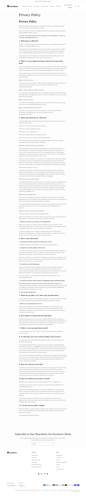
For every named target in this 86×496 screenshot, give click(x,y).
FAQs (57, 466)
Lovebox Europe (21, 490)
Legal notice (76, 490)
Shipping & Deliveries (61, 462)
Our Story (33, 457)
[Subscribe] (53, 443)
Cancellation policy (75, 491)
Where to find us (35, 460)
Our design (34, 462)
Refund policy (38, 490)
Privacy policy (45, 490)
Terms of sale (70, 490)
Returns (58, 464)
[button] (75, 6)
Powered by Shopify (29, 490)
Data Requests (60, 469)
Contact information (61, 490)
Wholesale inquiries (36, 464)
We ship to (59, 457)
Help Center (59, 455)
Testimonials (34, 455)
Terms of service (52, 490)
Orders (58, 460)
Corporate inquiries (36, 466)
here (42, 174)
